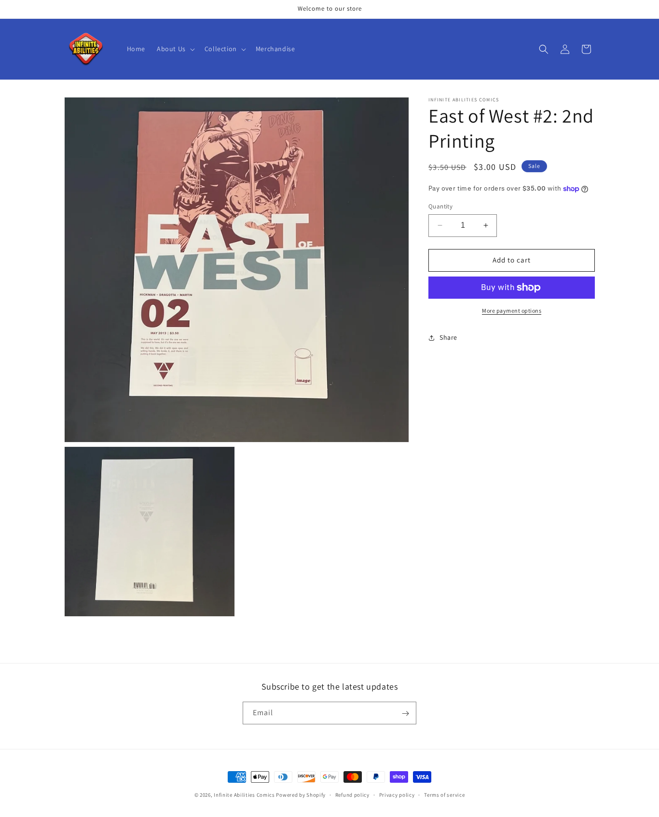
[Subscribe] (405, 713)
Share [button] (448, 337)
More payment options (511, 310)
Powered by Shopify (301, 794)
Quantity (440, 206)
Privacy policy (397, 794)
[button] (175, 49)
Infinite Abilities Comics (244, 794)
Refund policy (352, 794)
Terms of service (444, 794)
